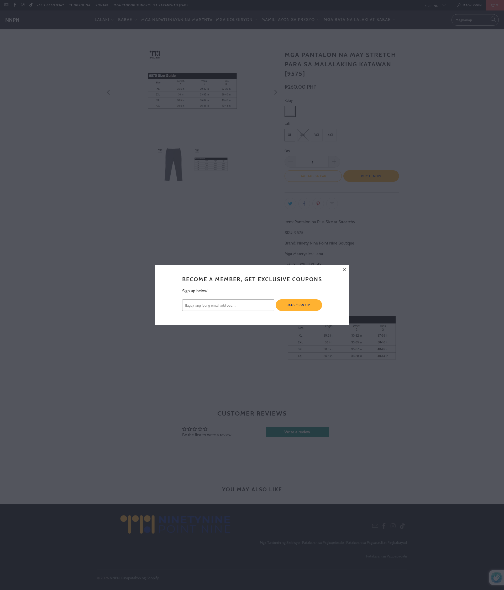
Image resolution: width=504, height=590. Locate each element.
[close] (344, 269)
